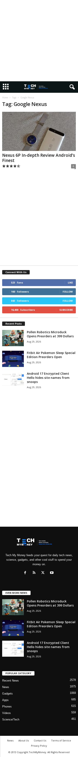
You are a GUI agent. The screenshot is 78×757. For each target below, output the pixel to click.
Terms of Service (61, 740)
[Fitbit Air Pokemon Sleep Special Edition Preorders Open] (13, 359)
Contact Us (40, 740)
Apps (5, 700)
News (5, 687)
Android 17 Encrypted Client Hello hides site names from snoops (48, 377)
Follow (68, 291)
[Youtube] (52, 573)
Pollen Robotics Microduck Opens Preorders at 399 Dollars (50, 334)
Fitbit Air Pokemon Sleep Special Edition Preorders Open (51, 355)
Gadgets (7, 693)
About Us (23, 740)
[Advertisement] (39, 41)
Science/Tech (10, 719)
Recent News (10, 680)
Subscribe (66, 309)
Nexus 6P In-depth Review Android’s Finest (38, 157)
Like (70, 282)
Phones (7, 706)
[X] (43, 573)
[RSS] (35, 573)
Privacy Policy (39, 745)
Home (5, 97)
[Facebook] (26, 573)
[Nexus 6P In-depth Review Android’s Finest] (39, 131)
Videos (6, 713)
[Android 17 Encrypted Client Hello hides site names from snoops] (13, 379)
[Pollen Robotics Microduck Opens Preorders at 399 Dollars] (13, 338)
